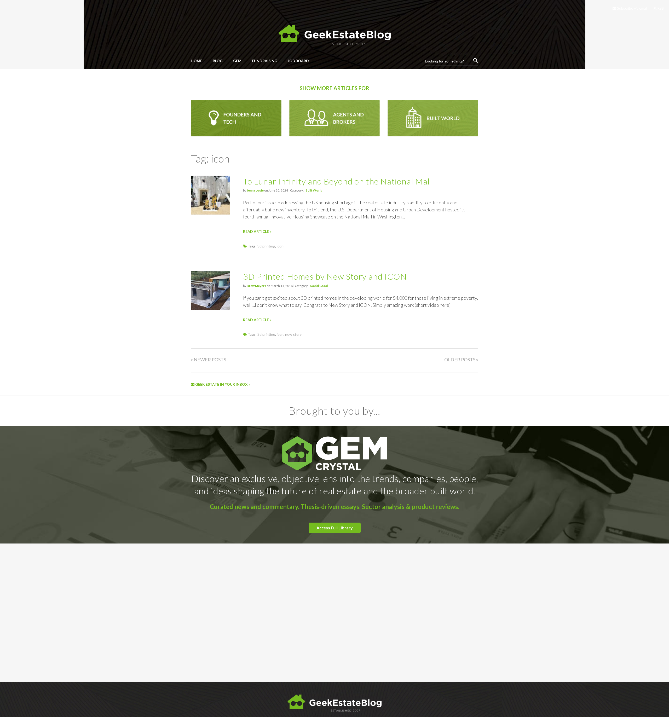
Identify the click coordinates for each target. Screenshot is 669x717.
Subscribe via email (632, 8)
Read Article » (257, 231)
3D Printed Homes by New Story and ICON (325, 276)
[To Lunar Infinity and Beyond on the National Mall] (210, 213)
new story (293, 334)
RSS (660, 8)
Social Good (319, 286)
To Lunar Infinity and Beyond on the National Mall (337, 181)
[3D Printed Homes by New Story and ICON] (210, 308)
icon (280, 246)
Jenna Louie (255, 190)
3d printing (266, 246)
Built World (313, 190)
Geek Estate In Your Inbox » (222, 384)
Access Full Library (334, 527)
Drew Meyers (256, 286)
